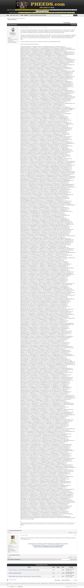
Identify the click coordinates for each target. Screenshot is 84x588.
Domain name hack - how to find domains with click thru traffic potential (24, 569)
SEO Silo (41, 11)
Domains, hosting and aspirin (15, 573)
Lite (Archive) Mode (16, 583)
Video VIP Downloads (60, 12)
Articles (52, 9)
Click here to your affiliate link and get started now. (48, 546)
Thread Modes (74, 24)
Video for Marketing (49, 12)
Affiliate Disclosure (44, 583)
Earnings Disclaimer (68, 583)
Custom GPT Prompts (60, 9)
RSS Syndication (32, 583)
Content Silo (70, 9)
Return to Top (9, 583)
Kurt (53, 569)
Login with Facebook (34, 15)
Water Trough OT (46, 9)
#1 (75, 27)
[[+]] (7, 530)
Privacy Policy (37, 583)
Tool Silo (46, 11)
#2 (75, 535)
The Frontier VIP (71, 12)
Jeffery (71, 573)
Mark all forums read (24, 583)
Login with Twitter (42, 15)
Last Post (67, 570)
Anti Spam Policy (52, 583)
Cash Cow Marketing (19, 18)
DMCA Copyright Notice (60, 583)
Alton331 (12, 33)
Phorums (13, 18)
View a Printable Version (12, 579)
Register (26, 15)
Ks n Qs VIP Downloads (38, 12)
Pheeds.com (9, 18)
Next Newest (17, 559)
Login (22, 15)
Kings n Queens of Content (25, 12)
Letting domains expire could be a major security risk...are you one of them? (25, 576)
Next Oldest (11, 559)
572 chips (14, 42)
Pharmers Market (37, 9)
